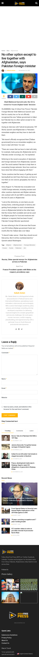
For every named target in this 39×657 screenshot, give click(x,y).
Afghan (8, 245)
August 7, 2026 (16, 515)
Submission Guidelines (9, 635)
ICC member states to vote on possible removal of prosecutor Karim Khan (22, 531)
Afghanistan (14, 50)
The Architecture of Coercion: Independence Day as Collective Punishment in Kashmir (19, 499)
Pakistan (18, 248)
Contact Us (5, 643)
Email (4, 388)
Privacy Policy (6, 638)
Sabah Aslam (11, 70)
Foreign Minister (29, 245)
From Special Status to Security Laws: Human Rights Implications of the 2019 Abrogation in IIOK (24, 510)
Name (4, 379)
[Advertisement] (19, 28)
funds (11, 248)
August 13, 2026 (8, 503)
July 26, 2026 (15, 535)
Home (3, 50)
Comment (6, 353)
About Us (5, 640)
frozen (5, 248)
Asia (8, 50)
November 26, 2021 (24, 70)
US (25, 248)
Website (4, 397)
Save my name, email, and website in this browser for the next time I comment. (18, 408)
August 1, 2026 (16, 524)
